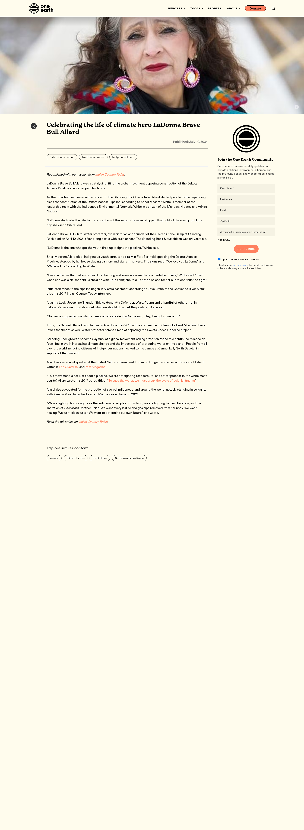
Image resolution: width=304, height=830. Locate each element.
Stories (214, 8)
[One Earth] (42, 8)
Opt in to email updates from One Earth (240, 259)
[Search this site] (273, 8)
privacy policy (240, 265)
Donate (255, 8)
